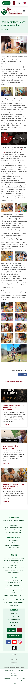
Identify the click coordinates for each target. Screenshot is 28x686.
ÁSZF (14, 657)
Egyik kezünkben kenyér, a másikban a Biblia (13, 23)
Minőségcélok (14, 659)
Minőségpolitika (14, 662)
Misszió (14, 555)
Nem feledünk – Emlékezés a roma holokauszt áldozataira (13, 408)
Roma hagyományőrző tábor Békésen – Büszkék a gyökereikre (13, 487)
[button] (19, 3)
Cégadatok (14, 654)
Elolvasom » (6, 424)
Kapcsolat (14, 610)
